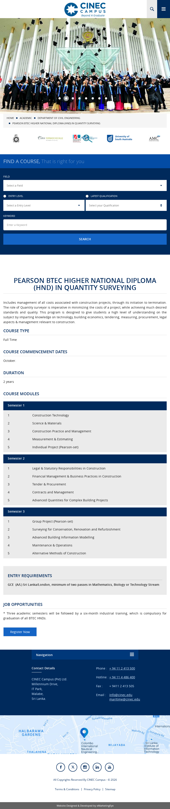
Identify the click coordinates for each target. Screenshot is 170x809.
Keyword (9, 216)
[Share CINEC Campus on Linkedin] (97, 767)
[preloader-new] (85, 9)
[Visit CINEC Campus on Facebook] (60, 767)
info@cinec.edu (120, 695)
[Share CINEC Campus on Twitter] (72, 767)
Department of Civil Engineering (59, 118)
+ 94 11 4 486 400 (122, 677)
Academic (26, 118)
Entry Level (15, 196)
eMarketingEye (105, 805)
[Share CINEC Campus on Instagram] (85, 767)
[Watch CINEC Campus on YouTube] (109, 767)
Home (10, 118)
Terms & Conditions (67, 789)
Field (6, 176)
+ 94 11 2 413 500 (122, 668)
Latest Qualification (104, 196)
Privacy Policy (92, 789)
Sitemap (110, 789)
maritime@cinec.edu (124, 699)
